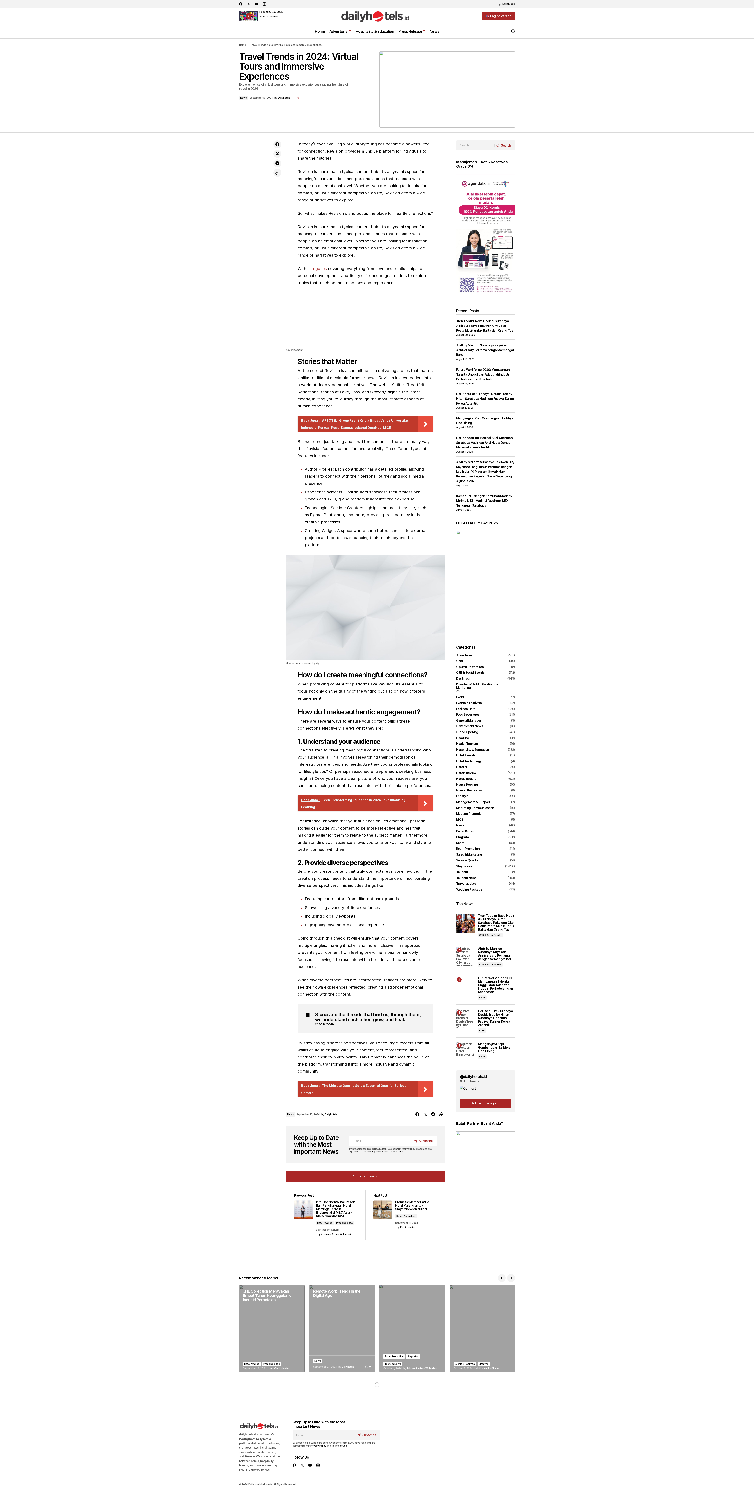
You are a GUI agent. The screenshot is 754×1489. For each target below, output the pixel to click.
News (243, 97)
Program (462, 837)
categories (317, 268)
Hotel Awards (324, 1222)
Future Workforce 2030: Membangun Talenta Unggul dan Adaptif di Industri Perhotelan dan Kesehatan (483, 374)
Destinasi (463, 678)
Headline (462, 738)
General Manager (468, 720)
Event (460, 697)
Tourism (462, 872)
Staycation (464, 866)
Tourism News (466, 878)
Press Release (344, 1222)
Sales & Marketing (469, 854)
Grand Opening (467, 732)
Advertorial (464, 655)
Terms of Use (396, 1151)
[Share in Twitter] (277, 154)
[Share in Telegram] (277, 163)
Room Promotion (406, 1216)
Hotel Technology (469, 761)
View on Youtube (269, 16)
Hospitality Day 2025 (271, 11)
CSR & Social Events (470, 672)
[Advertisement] (365, 320)
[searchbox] (475, 145)
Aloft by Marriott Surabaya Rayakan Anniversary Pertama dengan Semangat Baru (485, 350)
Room (460, 843)
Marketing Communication (475, 808)
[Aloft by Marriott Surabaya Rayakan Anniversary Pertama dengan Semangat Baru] (465, 956)
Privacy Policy (375, 1151)
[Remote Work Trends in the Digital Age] (342, 1328)
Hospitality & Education (472, 749)
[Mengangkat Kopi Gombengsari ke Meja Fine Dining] (465, 1051)
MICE (459, 819)
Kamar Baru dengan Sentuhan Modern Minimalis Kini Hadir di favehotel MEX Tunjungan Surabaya (484, 500)
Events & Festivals (469, 703)
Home (242, 44)
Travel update (466, 883)
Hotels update (466, 779)
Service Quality (467, 860)
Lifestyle (462, 796)
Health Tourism (467, 744)
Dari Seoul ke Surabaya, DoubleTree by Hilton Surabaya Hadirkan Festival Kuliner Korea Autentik (485, 398)
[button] (506, 4)
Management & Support (473, 802)
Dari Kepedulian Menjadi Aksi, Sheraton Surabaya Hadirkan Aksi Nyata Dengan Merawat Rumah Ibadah (484, 442)
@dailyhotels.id (473, 1076)
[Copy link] (277, 173)
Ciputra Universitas (470, 667)
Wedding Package (469, 889)
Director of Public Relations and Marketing (478, 686)
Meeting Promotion (469, 814)
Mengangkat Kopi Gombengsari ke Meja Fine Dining (494, 1047)
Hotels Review (466, 773)
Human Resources (469, 790)
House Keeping (467, 784)
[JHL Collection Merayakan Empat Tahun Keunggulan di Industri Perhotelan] (272, 1328)
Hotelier (462, 767)
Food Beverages (468, 714)
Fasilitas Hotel (466, 709)
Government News (469, 726)
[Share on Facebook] (277, 144)
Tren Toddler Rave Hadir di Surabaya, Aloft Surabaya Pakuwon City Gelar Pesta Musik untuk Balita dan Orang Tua (485, 325)
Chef (459, 661)
